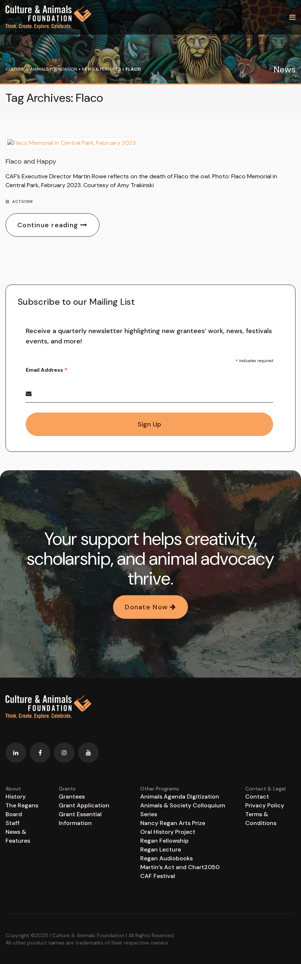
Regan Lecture (160, 849)
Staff (12, 823)
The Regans (22, 805)
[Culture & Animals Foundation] (48, 17)
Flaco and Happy (31, 161)
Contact (257, 796)
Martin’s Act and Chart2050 (180, 867)
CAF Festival (157, 876)
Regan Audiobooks (166, 858)
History (16, 796)
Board (14, 814)
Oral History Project (167, 832)
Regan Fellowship (164, 841)
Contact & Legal (265, 788)
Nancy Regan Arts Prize (172, 823)
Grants (67, 788)
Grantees (72, 796)
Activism (22, 201)
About (13, 788)
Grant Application (84, 805)
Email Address (47, 370)
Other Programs (159, 788)
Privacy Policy (264, 805)
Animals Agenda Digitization (179, 796)
